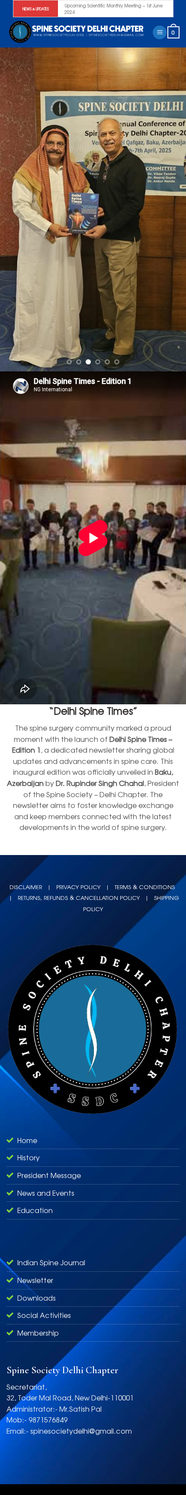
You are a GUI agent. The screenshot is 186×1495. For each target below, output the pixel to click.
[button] (160, 32)
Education (35, 1210)
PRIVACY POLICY (78, 887)
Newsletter (35, 1280)
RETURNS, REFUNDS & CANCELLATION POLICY (79, 897)
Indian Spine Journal (51, 1262)
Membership (38, 1332)
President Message (49, 1175)
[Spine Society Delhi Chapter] (76, 32)
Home (27, 1140)
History (28, 1157)
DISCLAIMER (26, 887)
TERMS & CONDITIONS (145, 887)
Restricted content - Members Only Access (106, 9)
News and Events (45, 1193)
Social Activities (44, 1315)
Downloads (36, 1297)
